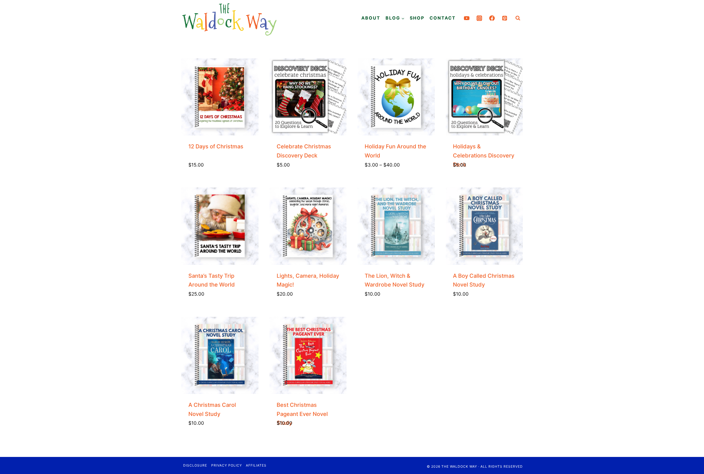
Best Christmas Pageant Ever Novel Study (302, 414)
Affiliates (256, 465)
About (370, 18)
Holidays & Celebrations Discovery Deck (483, 155)
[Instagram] (479, 18)
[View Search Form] (518, 18)
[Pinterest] (504, 18)
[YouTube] (466, 18)
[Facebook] (491, 18)
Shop (417, 18)
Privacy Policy (226, 465)
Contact (443, 18)
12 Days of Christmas (215, 146)
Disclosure (195, 465)
